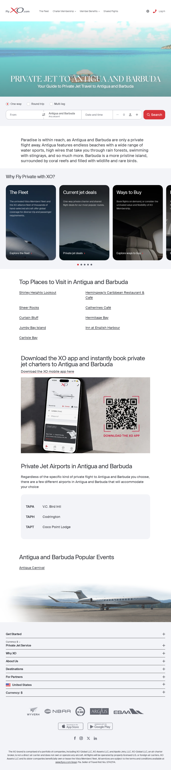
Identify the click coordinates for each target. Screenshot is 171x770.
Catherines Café (98, 307)
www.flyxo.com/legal (66, 762)
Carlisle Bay (28, 338)
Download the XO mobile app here (47, 371)
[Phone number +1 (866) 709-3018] (155, 11)
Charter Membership (63, 11)
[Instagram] (81, 738)
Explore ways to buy (129, 253)
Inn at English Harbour (103, 327)
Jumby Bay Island (32, 327)
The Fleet (44, 11)
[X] (88, 738)
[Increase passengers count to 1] (137, 115)
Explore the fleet (20, 253)
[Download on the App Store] (71, 726)
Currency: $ (12, 641)
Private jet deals (73, 253)
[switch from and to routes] (43, 114)
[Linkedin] (95, 738)
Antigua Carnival (32, 568)
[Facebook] (75, 738)
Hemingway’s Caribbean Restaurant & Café (115, 295)
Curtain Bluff (28, 317)
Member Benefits (89, 11)
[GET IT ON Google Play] (100, 726)
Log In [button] (162, 11)
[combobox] (25, 114)
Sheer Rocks (29, 307)
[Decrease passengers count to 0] (118, 115)
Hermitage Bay (97, 317)
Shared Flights (111, 11)
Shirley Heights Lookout (37, 292)
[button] (85, 634)
